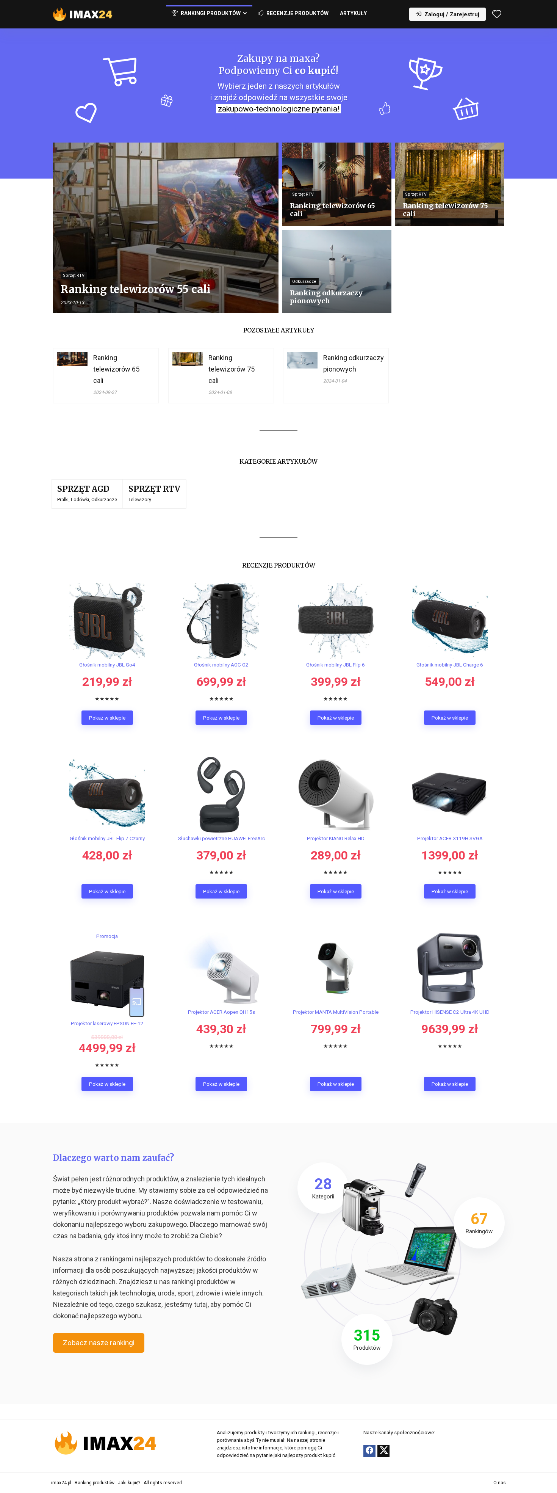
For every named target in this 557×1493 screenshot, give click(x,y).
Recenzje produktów (297, 13)
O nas (499, 1482)
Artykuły (353, 13)
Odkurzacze (104, 499)
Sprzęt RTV (154, 489)
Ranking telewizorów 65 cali (116, 369)
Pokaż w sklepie (107, 718)
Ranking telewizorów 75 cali (231, 369)
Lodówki (80, 499)
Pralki (63, 499)
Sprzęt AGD (83, 489)
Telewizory (139, 499)
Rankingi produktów (210, 13)
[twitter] (383, 1451)
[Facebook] (369, 1451)
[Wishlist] (496, 14)
